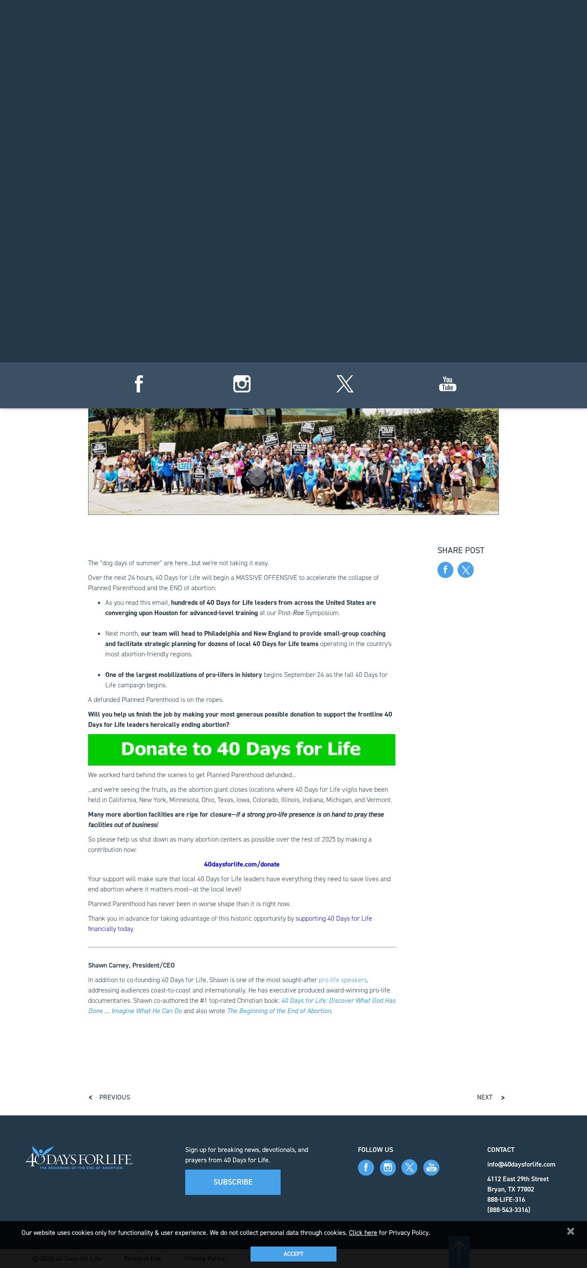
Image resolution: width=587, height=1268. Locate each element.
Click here (363, 1232)
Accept (293, 1254)
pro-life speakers (343, 979)
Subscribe (233, 1182)
